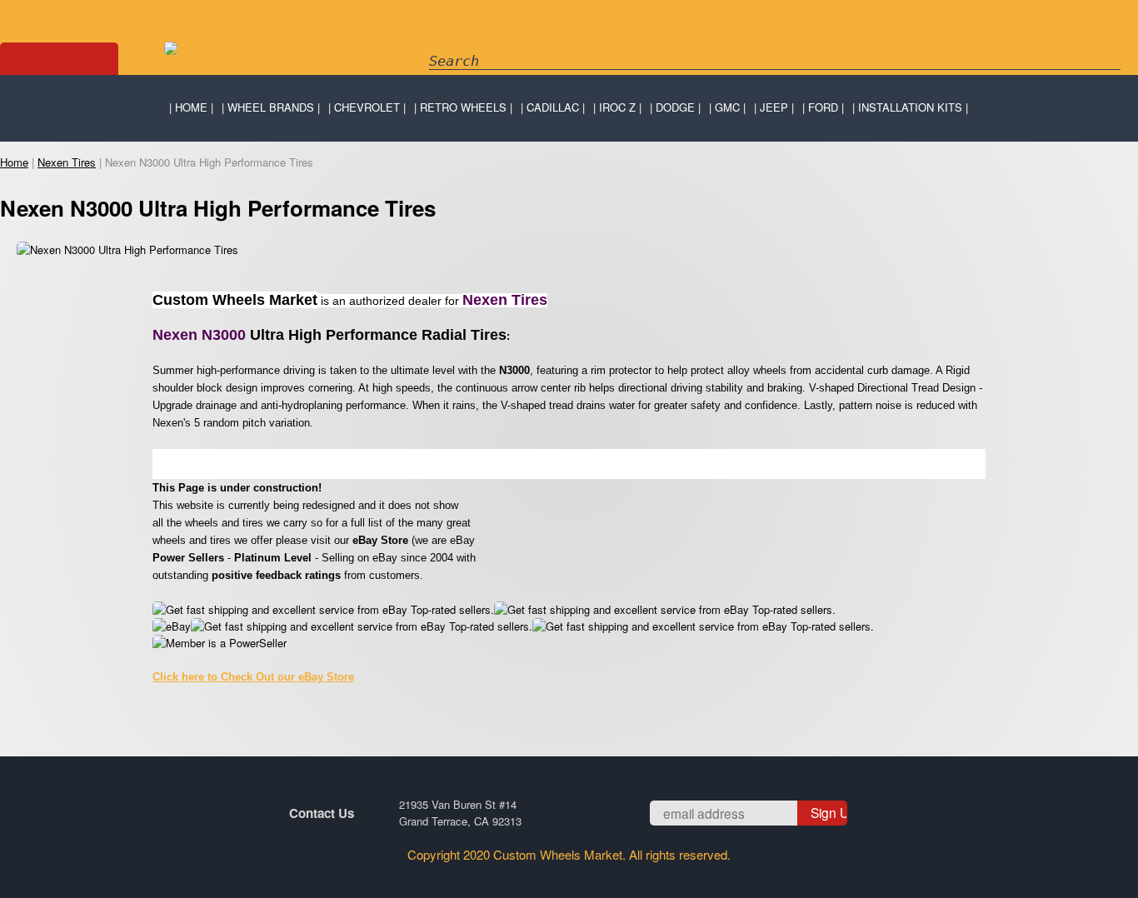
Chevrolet (367, 107)
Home (191, 107)
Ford (823, 107)
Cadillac (553, 107)
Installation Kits (910, 107)
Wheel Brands (270, 107)
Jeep (774, 107)
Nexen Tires (66, 162)
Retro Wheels (463, 107)
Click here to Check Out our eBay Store (253, 677)
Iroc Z (617, 107)
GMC (727, 107)
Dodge (675, 107)
